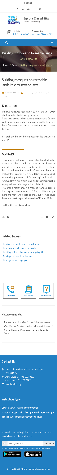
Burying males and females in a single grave (21, 244)
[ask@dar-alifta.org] (40, 9)
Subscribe (49, 443)
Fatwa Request (28, 295)
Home (6, 65)
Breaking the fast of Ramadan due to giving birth (23, 252)
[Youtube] (28, 9)
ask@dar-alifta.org (13, 384)
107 (18, 376)
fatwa (14, 65)
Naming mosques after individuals (17, 256)
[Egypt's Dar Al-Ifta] (28, 19)
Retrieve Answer (46, 295)
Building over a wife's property (16, 260)
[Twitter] (23, 9)
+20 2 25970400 (24, 380)
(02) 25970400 (27, 376)
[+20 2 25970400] (34, 9)
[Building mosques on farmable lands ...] (36, 217)
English (29, 3)
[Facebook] (17, 9)
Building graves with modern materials (19, 248)
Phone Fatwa (11, 295)
